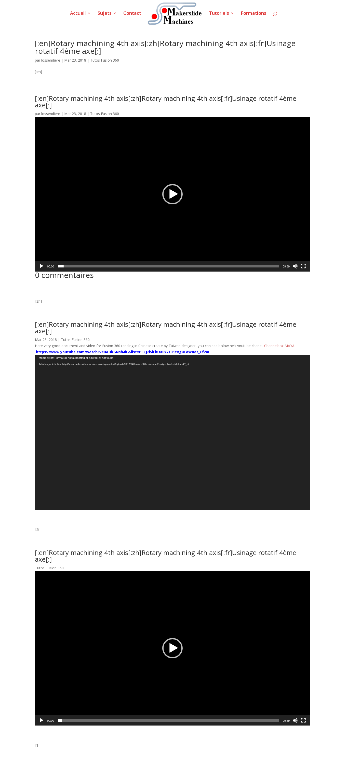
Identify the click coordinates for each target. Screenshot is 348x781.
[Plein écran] (303, 266)
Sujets (105, 13)
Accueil (78, 13)
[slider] (168, 266)
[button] (172, 194)
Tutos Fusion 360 (104, 60)
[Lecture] (41, 266)
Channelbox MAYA (279, 345)
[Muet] (295, 266)
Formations (253, 13)
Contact (132, 13)
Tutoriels (219, 13)
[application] (172, 194)
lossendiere (50, 60)
